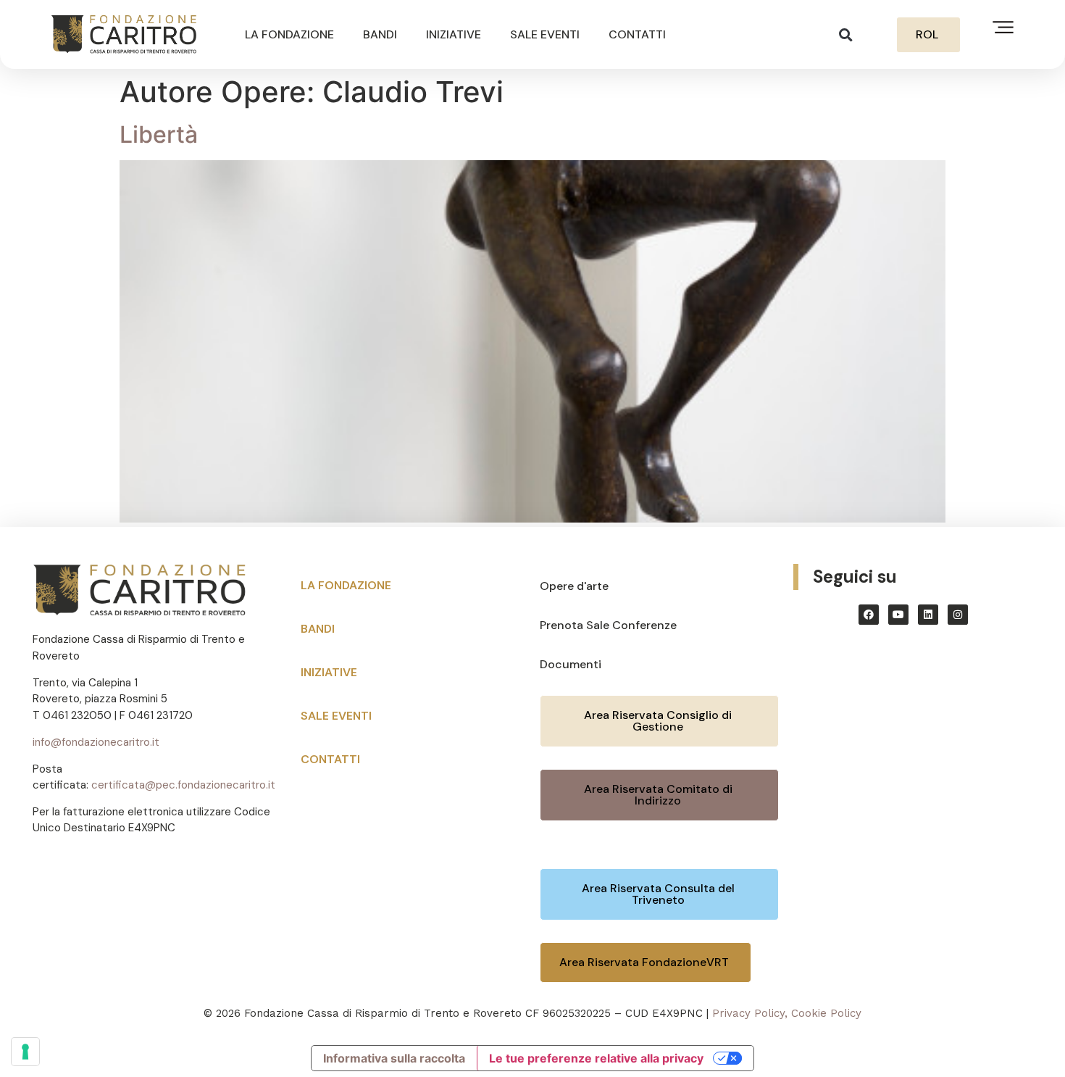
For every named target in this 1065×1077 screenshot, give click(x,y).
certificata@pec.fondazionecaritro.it (183, 785)
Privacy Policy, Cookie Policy (786, 1013)
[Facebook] (869, 614)
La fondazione (289, 34)
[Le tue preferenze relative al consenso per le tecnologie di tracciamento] (25, 1051)
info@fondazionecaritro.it (96, 742)
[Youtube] (898, 614)
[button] (846, 34)
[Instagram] (958, 614)
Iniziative (453, 34)
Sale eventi (545, 34)
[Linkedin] (928, 614)
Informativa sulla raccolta (394, 1058)
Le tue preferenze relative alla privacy (596, 1058)
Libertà (159, 134)
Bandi (380, 34)
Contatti (637, 34)
